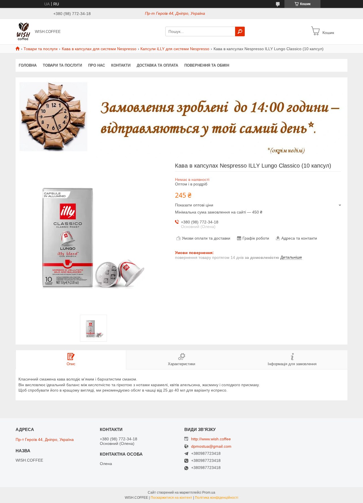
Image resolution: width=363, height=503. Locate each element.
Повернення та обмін (206, 65)
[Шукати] (240, 31)
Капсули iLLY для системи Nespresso (174, 49)
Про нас (96, 65)
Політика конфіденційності (216, 498)
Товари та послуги (41, 49)
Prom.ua (208, 492)
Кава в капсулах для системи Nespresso (99, 49)
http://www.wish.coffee (211, 439)
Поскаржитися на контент (171, 498)
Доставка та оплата (157, 65)
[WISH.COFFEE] (23, 31)
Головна (28, 65)
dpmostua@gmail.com (211, 446)
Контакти (120, 65)
